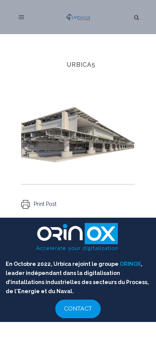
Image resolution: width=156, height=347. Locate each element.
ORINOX (130, 264)
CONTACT (78, 308)
